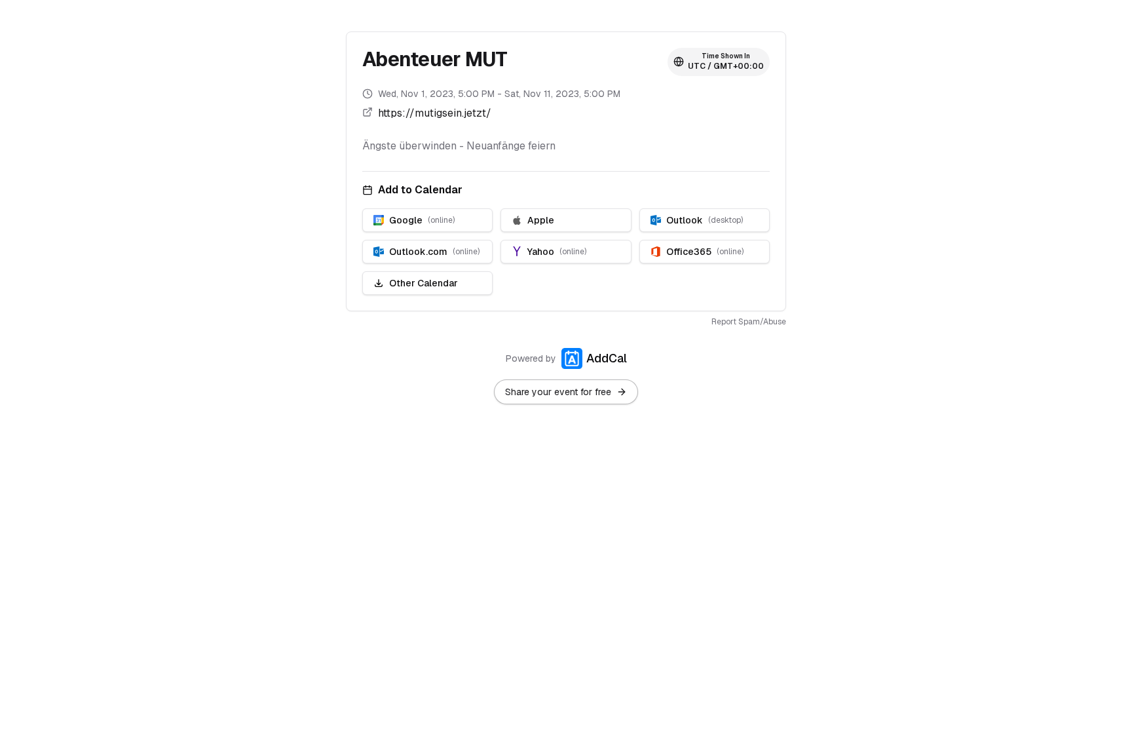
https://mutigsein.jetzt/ (434, 113)
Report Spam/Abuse (748, 322)
